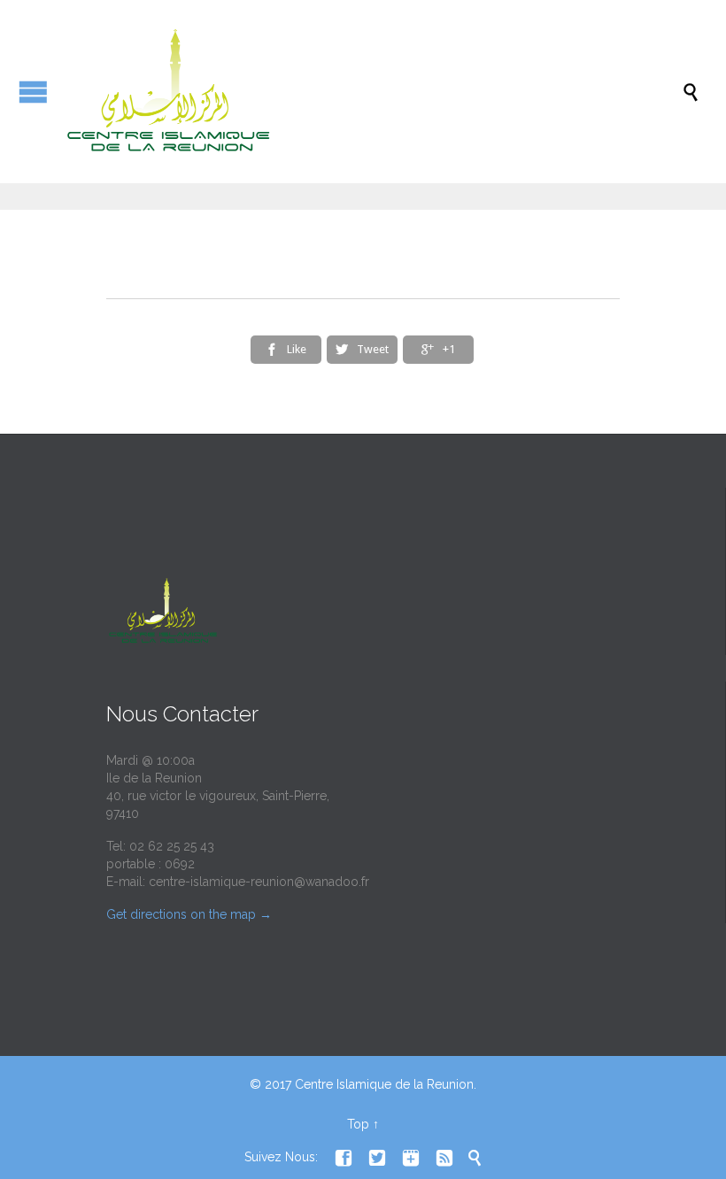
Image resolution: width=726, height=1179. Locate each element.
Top (358, 1124)
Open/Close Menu (33, 91)
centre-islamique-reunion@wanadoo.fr (259, 882)
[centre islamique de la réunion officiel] (372, 91)
